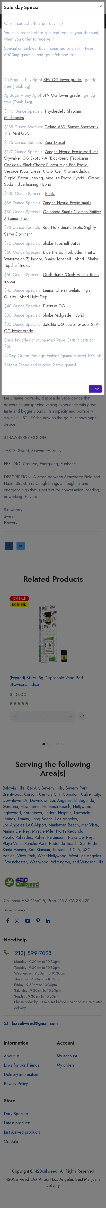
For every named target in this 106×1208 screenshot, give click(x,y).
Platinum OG (54, 306)
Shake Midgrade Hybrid (63, 315)
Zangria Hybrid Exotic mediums (71, 152)
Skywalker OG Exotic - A (25, 158)
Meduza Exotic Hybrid (65, 178)
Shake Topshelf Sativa (62, 243)
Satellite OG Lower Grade (66, 324)
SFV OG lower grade (62, 80)
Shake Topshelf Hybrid (65, 259)
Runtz (50, 194)
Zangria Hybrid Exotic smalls (67, 203)
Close (95, 389)
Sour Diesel (55, 142)
